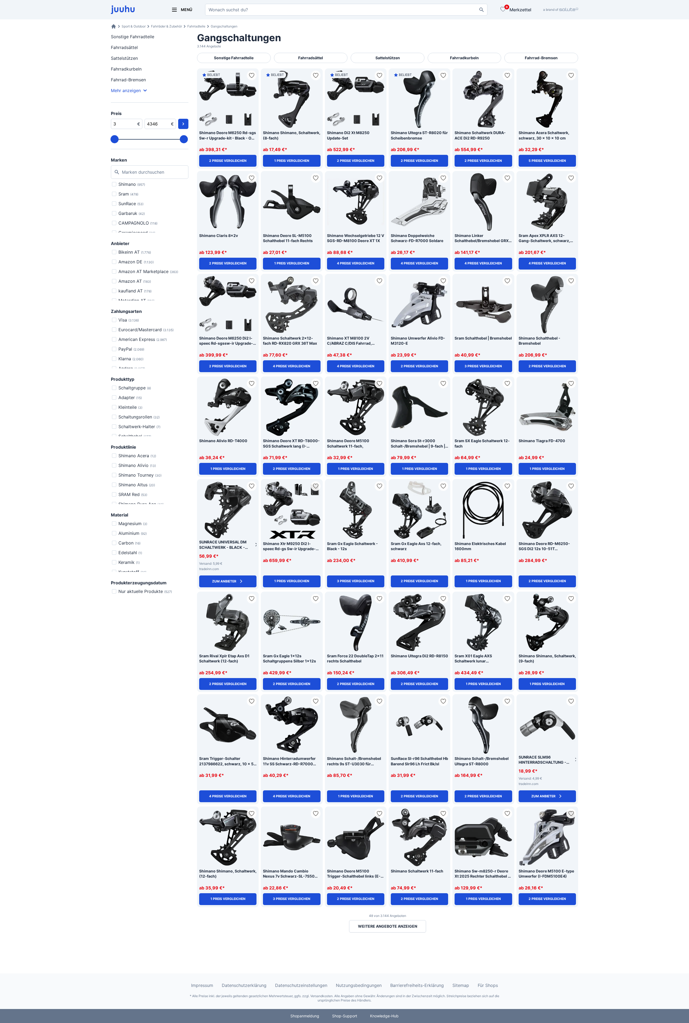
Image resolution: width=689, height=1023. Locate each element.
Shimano (131, 184)
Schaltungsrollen (139, 417)
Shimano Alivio (137, 465)
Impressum (202, 985)
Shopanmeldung (304, 1016)
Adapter (130, 397)
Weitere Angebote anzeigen (387, 926)
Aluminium (132, 533)
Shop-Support (344, 1016)
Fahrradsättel (124, 47)
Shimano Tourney (139, 475)
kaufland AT (135, 291)
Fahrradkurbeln (126, 69)
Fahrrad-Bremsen (128, 79)
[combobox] (346, 10)
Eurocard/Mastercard (146, 329)
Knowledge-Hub (384, 1016)
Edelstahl (130, 552)
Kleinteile (130, 407)
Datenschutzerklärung (244, 985)
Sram (128, 194)
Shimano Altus (136, 484)
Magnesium (132, 523)
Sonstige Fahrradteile (132, 36)
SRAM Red (132, 494)
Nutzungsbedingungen (359, 985)
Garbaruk (131, 213)
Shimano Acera (137, 455)
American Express (142, 339)
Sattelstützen (124, 58)
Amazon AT (134, 281)
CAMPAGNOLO (137, 223)
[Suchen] (481, 10)
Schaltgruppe (134, 387)
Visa (128, 320)
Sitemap (460, 985)
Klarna (130, 358)
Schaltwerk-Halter (139, 426)
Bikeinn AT (134, 252)
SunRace (130, 203)
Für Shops (488, 985)
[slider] (115, 139)
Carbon (129, 543)
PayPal (131, 349)
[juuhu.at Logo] (134, 9)
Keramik (129, 562)
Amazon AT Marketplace (148, 271)
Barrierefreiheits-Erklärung (417, 985)
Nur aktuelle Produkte (145, 591)
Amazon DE (136, 261)
